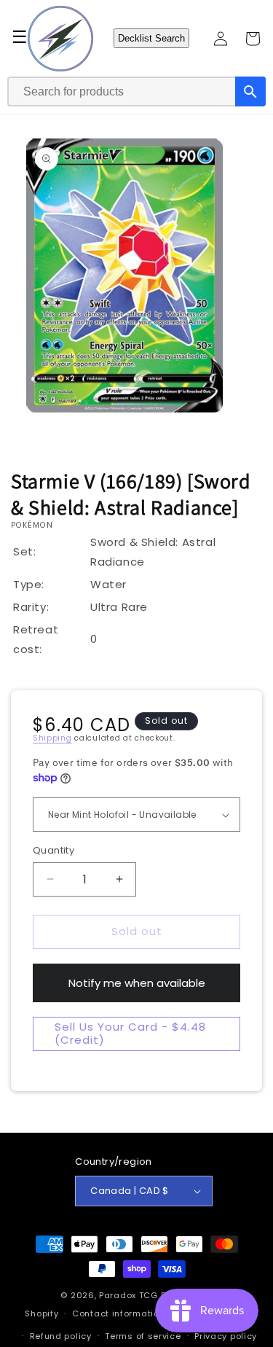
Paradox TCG (128, 1295)
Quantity (53, 850)
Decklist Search (151, 38)
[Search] (250, 91)
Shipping (52, 738)
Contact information (118, 1313)
